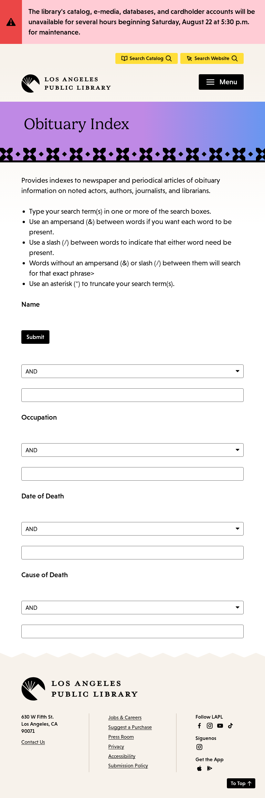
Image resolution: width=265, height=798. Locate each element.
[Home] (66, 83)
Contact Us (33, 742)
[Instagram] (210, 726)
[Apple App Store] (199, 768)
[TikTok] (230, 726)
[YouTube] (220, 726)
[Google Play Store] (210, 768)
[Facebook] (199, 726)
